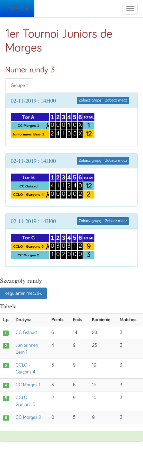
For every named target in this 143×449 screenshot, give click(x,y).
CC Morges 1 (28, 384)
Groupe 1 (19, 85)
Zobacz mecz (116, 100)
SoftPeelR (17, 9)
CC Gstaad (26, 332)
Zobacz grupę (90, 100)
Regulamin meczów (23, 293)
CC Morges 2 (28, 417)
